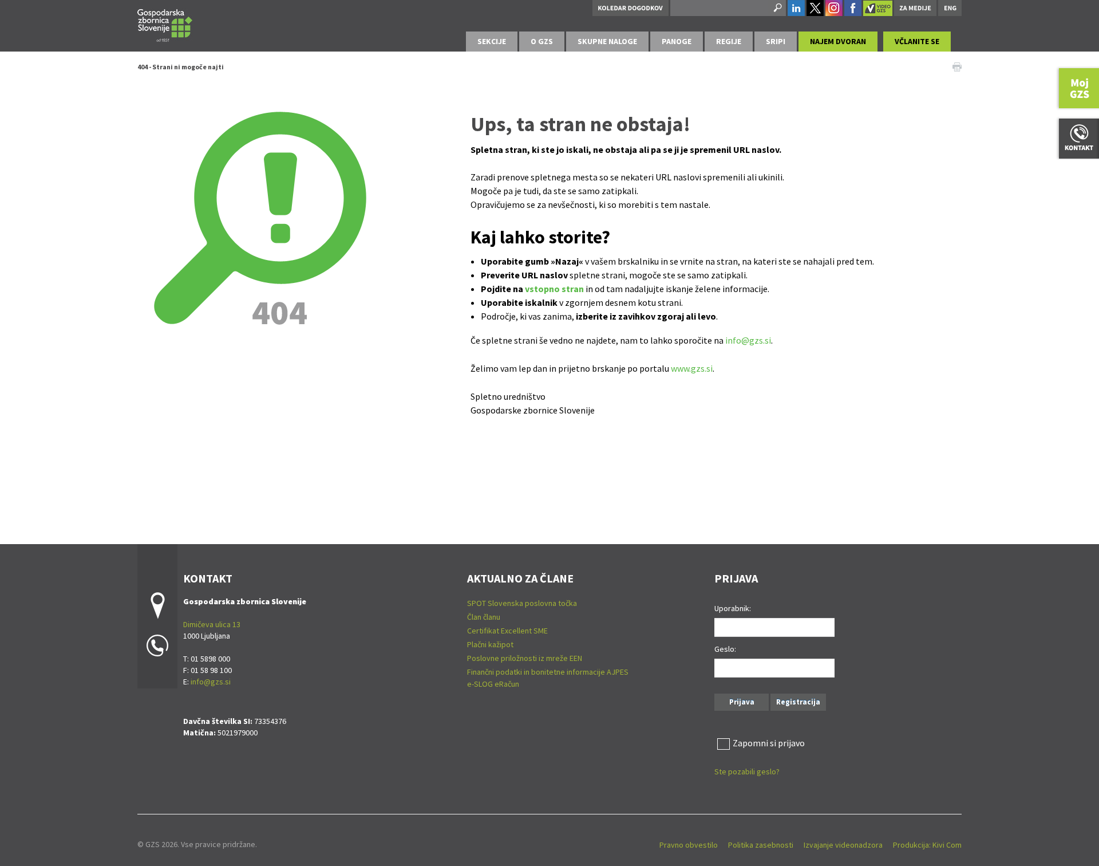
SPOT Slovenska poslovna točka (522, 603)
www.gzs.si (692, 368)
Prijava (741, 702)
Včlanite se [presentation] (917, 41)
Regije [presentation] (728, 41)
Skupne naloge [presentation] (607, 41)
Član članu (483, 617)
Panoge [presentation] (676, 41)
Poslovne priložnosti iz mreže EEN (524, 658)
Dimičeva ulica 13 (211, 624)
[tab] (491, 42)
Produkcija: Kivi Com (927, 845)
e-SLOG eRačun (493, 684)
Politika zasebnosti (760, 845)
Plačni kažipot (490, 644)
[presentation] (541, 42)
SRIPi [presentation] (775, 41)
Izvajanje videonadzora (843, 845)
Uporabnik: (732, 608)
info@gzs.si (748, 340)
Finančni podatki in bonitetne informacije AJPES (547, 672)
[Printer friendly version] (957, 66)
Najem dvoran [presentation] (838, 41)
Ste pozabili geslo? (747, 771)
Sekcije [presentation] (491, 41)
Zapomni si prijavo (769, 743)
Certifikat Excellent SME (507, 630)
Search (777, 8)
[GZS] (164, 24)
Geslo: (725, 649)
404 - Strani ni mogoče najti (180, 66)
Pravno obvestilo (688, 845)
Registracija (798, 702)
